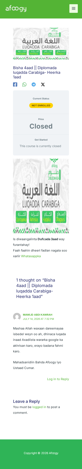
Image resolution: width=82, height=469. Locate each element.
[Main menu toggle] (73, 8)
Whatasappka (31, 256)
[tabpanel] (41, 209)
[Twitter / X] (43, 84)
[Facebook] (15, 84)
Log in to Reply (58, 379)
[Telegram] (34, 84)
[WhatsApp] (24, 84)
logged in (39, 407)
